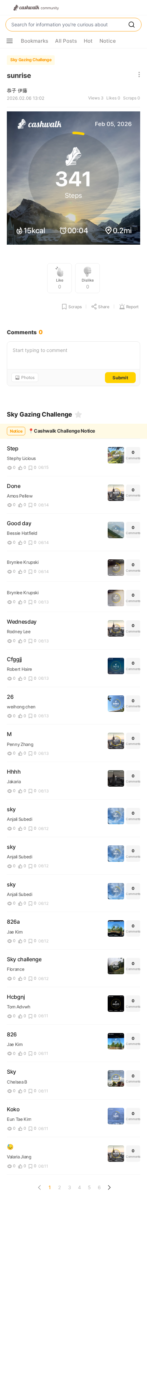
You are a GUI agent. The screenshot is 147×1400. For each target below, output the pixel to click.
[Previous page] (40, 1187)
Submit (120, 377)
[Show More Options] (9, 41)
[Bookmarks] (78, 414)
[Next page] (109, 1187)
